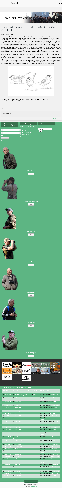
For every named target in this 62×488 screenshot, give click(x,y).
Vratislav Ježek (8, 427)
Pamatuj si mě (5, 135)
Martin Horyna (18, 411)
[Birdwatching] (15, 3)
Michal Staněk (8, 413)
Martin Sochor (18, 456)
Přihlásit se (4, 138)
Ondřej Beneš (18, 425)
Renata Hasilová (54, 394)
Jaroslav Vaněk (8, 394)
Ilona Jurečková (8, 444)
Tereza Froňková (7, 471)
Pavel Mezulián (8, 411)
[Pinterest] (27, 481)
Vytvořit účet (4, 140)
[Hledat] (40, 131)
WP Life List (15, 390)
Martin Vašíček (6, 475)
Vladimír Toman (8, 429)
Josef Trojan (7, 456)
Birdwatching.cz (8, 397)
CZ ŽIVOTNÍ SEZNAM (25, 132)
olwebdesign (34, 486)
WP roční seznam (24, 136)
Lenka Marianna (7, 464)
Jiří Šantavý (17, 448)
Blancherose (7, 417)
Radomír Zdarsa (7, 461)
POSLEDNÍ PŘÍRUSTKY (26, 139)
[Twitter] (32, 481)
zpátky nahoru (56, 118)
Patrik (6, 421)
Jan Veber (17, 413)
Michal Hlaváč (8, 436)
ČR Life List (5, 390)
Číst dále (31, 174)
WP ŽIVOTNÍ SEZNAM (25, 134)
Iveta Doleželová (7, 469)
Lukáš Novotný (8, 454)
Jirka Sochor (7, 466)
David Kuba (7, 458)
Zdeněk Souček (18, 394)
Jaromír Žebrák (8, 448)
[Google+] (30, 481)
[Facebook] (34, 481)
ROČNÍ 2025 (23, 130)
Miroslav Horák (8, 446)
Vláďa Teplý (17, 397)
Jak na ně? (8, 108)
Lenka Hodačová (7, 473)
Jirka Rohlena (8, 405)
